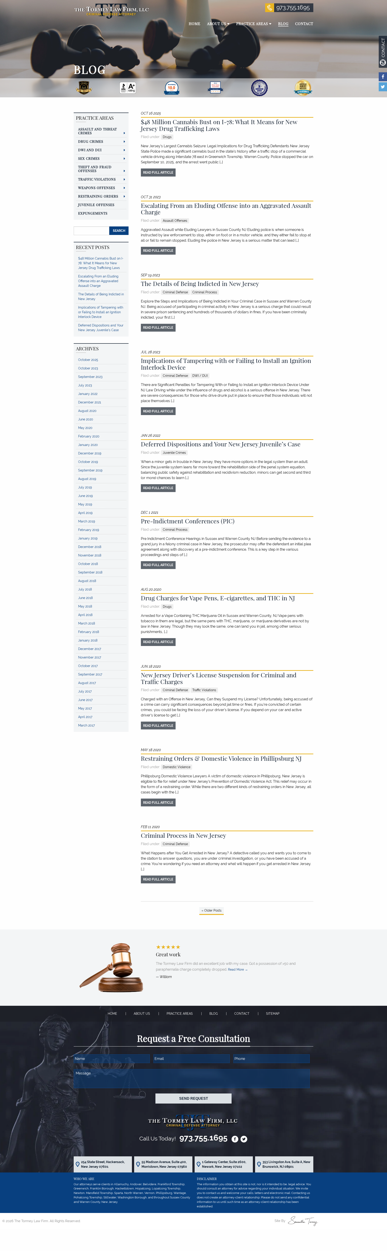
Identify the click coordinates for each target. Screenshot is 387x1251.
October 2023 (88, 368)
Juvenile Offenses (96, 204)
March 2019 (86, 521)
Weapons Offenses (96, 187)
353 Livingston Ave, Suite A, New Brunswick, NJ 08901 (286, 1164)
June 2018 (85, 598)
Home (112, 1013)
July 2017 (85, 691)
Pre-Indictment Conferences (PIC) (187, 521)
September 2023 (90, 377)
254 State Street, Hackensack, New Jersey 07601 (103, 1164)
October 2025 (88, 360)
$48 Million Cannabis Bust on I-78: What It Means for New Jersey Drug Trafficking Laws (219, 125)
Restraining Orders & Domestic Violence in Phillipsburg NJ (221, 758)
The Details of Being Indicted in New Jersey (200, 283)
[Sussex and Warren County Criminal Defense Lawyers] (111, 11)
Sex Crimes (89, 158)
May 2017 (85, 708)
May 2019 (85, 504)
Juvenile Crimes (174, 452)
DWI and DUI (90, 150)
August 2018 (87, 581)
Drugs (167, 137)
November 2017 (89, 657)
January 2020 (88, 445)
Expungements (93, 213)
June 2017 (85, 700)
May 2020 (85, 428)
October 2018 (88, 564)
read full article (158, 172)
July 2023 (85, 385)
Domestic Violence (176, 767)
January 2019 (87, 538)
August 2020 (87, 411)
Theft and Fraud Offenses (95, 169)
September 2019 (90, 470)
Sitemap (273, 1013)
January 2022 (87, 394)
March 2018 (86, 623)
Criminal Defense (175, 292)
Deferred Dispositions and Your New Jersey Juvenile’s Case (221, 444)
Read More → (238, 969)
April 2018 (85, 615)
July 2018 (85, 589)
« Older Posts (211, 910)
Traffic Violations (204, 690)
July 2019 (85, 487)
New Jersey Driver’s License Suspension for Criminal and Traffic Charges (219, 678)
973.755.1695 (293, 7)
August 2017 (87, 683)
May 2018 (85, 606)
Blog (213, 1013)
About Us (142, 1013)
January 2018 (87, 640)
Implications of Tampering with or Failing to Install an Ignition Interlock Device (226, 363)
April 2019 (85, 513)
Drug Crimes (90, 141)
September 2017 (90, 674)
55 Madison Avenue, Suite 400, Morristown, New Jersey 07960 (164, 1164)
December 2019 (89, 453)
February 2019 (88, 530)
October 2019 (88, 462)
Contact (241, 1013)
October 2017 (88, 666)
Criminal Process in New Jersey (183, 835)
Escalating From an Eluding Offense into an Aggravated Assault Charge (226, 208)
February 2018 (88, 632)
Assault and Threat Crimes (97, 131)
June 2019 (85, 496)
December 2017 (89, 649)
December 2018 (89, 547)
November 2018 (89, 555)
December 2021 (89, 402)
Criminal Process (204, 292)
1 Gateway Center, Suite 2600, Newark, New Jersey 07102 (224, 1164)
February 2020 (88, 436)
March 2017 (86, 725)
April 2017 (85, 717)
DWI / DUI (200, 375)
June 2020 (85, 419)
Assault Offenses (175, 220)
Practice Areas (180, 1013)
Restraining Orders (98, 196)
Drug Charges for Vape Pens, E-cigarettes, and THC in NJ (218, 598)
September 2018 (90, 572)
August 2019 (87, 479)
